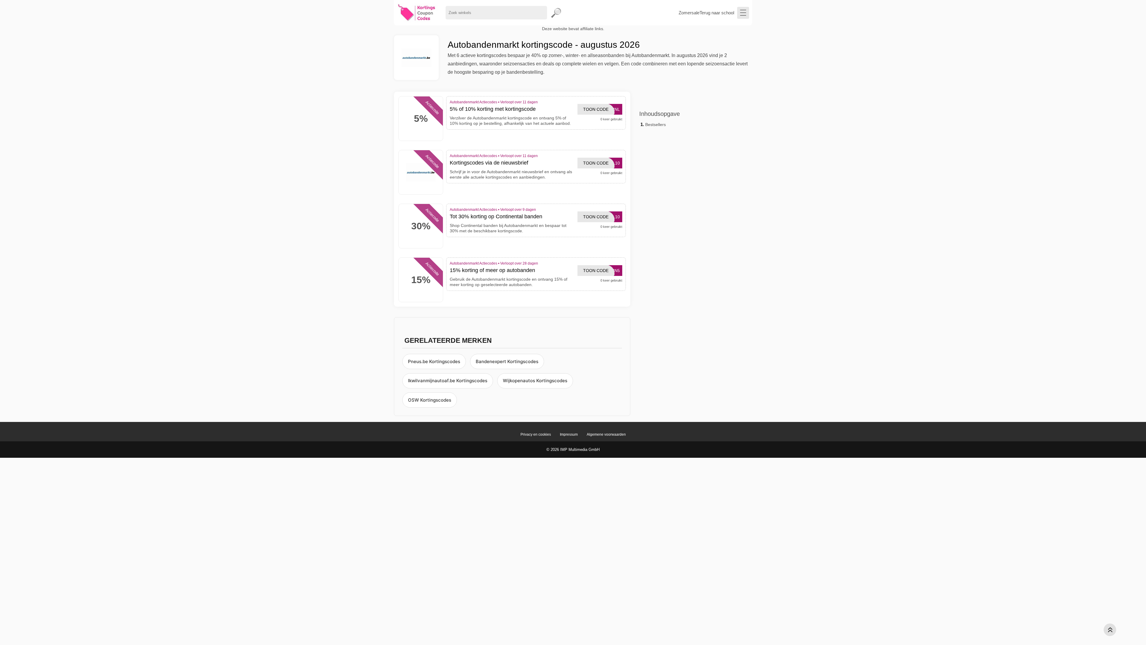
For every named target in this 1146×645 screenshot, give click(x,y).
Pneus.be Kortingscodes (434, 361)
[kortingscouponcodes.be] (417, 12)
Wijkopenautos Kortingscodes (535, 380)
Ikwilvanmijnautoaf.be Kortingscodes (447, 380)
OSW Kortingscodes (429, 400)
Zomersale (689, 12)
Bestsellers (655, 124)
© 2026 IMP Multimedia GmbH (573, 449)
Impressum (569, 434)
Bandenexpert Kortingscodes (507, 361)
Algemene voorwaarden (606, 434)
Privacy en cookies (535, 434)
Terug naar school (717, 12)
